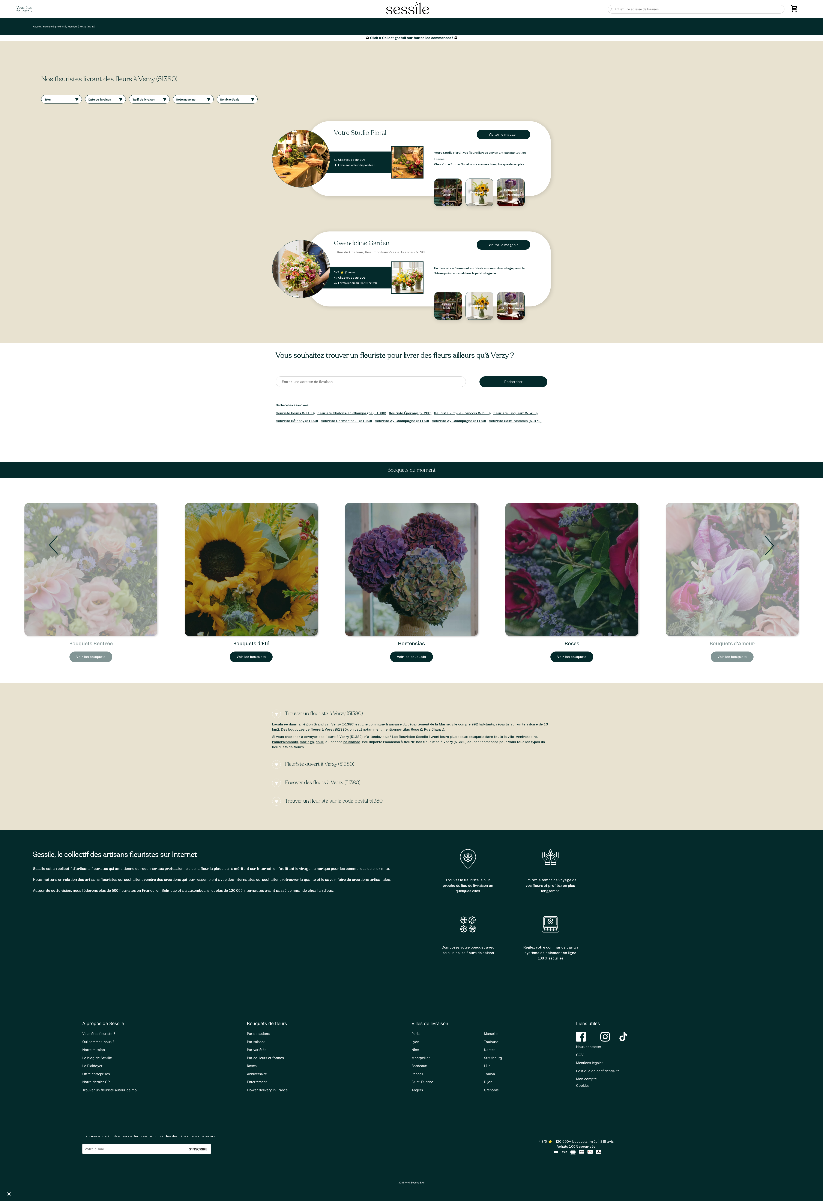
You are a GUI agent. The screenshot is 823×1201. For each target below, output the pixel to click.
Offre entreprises (96, 1074)
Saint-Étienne (422, 1082)
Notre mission (93, 1050)
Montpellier (421, 1058)
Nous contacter (588, 1047)
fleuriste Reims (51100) (295, 413)
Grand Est (322, 724)
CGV (580, 1055)
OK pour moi (79, 1179)
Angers (417, 1090)
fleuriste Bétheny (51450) (297, 421)
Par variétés (256, 1050)
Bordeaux (419, 1066)
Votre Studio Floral (360, 132)
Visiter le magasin (503, 134)
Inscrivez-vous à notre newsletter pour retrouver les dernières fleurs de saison (149, 1136)
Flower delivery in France (267, 1090)
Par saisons (256, 1042)
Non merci (19, 1179)
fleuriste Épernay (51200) (410, 413)
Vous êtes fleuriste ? (98, 1033)
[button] (9, 1194)
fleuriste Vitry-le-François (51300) (462, 413)
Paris (415, 1033)
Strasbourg (493, 1058)
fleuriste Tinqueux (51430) (515, 413)
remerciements (285, 742)
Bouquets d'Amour (411, 643)
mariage (307, 742)
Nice (415, 1050)
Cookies (582, 1085)
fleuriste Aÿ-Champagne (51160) (459, 421)
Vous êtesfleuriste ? (24, 9)
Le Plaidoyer (92, 1066)
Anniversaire (526, 737)
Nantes (489, 1050)
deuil (320, 742)
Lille (487, 1066)
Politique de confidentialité (598, 1071)
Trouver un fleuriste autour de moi (110, 1090)
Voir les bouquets (90, 657)
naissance (351, 742)
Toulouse (491, 1042)
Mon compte (586, 1079)
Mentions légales (589, 1063)
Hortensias (90, 643)
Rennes (417, 1074)
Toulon (489, 1074)
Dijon (488, 1082)
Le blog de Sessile (97, 1058)
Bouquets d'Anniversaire (732, 643)
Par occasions (258, 1033)
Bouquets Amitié (572, 643)
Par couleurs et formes (265, 1058)
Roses (251, 643)
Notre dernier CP (96, 1082)
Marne (444, 724)
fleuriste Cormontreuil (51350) (346, 421)
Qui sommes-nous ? (98, 1042)
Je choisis (49, 1179)
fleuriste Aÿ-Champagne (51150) (402, 421)
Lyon (415, 1042)
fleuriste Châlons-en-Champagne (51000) (351, 413)
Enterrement (257, 1082)
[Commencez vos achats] (795, 10)
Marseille (491, 1033)
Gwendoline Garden (361, 243)
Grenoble (491, 1090)
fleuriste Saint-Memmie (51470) (515, 421)
